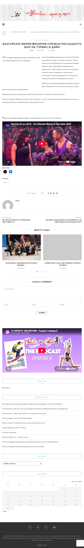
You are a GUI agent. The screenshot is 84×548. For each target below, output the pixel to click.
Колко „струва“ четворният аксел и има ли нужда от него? (23, 423)
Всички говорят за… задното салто (15, 437)
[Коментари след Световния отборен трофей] (62, 247)
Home (4, 32)
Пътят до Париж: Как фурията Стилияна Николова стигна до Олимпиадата (30, 442)
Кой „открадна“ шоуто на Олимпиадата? (17, 418)
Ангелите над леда (9, 432)
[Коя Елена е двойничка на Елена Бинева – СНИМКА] (21, 247)
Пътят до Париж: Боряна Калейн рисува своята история (23, 446)
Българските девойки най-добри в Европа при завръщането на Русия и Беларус (32, 404)
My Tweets (6, 388)
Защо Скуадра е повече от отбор (14, 428)
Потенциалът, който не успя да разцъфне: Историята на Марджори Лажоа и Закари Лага (35, 409)
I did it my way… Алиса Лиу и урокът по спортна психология (24, 413)
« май (4, 511)
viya (32, 50)
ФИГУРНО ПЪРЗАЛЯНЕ (18, 32)
